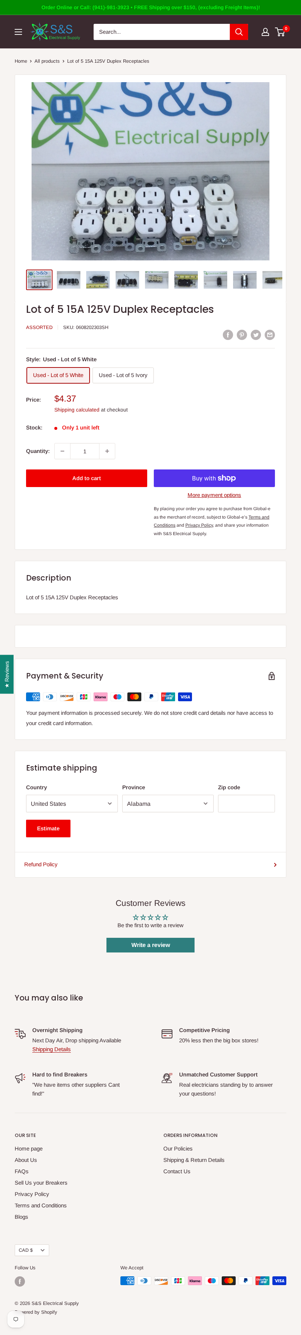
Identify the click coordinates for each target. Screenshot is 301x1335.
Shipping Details (51, 1049)
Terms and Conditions (41, 1205)
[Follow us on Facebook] (20, 1281)
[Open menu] (18, 32)
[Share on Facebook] (228, 334)
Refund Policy (41, 864)
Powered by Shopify (36, 1312)
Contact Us (177, 1171)
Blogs (21, 1217)
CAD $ (26, 1250)
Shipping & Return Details (194, 1160)
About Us (26, 1160)
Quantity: (38, 451)
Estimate (48, 828)
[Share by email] (270, 334)
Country (36, 787)
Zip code (229, 787)
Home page (29, 1148)
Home (21, 61)
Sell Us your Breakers (41, 1182)
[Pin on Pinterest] (242, 334)
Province (133, 787)
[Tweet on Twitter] (256, 334)
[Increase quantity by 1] (107, 451)
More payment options (214, 495)
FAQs (22, 1171)
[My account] (265, 32)
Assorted (39, 327)
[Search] (239, 32)
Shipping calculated (76, 410)
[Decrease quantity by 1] (62, 451)
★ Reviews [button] (7, 674)
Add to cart (86, 478)
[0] (280, 32)
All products (47, 61)
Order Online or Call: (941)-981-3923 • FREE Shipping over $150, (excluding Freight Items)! (150, 7)
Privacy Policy (32, 1194)
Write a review (150, 945)
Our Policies (178, 1148)
